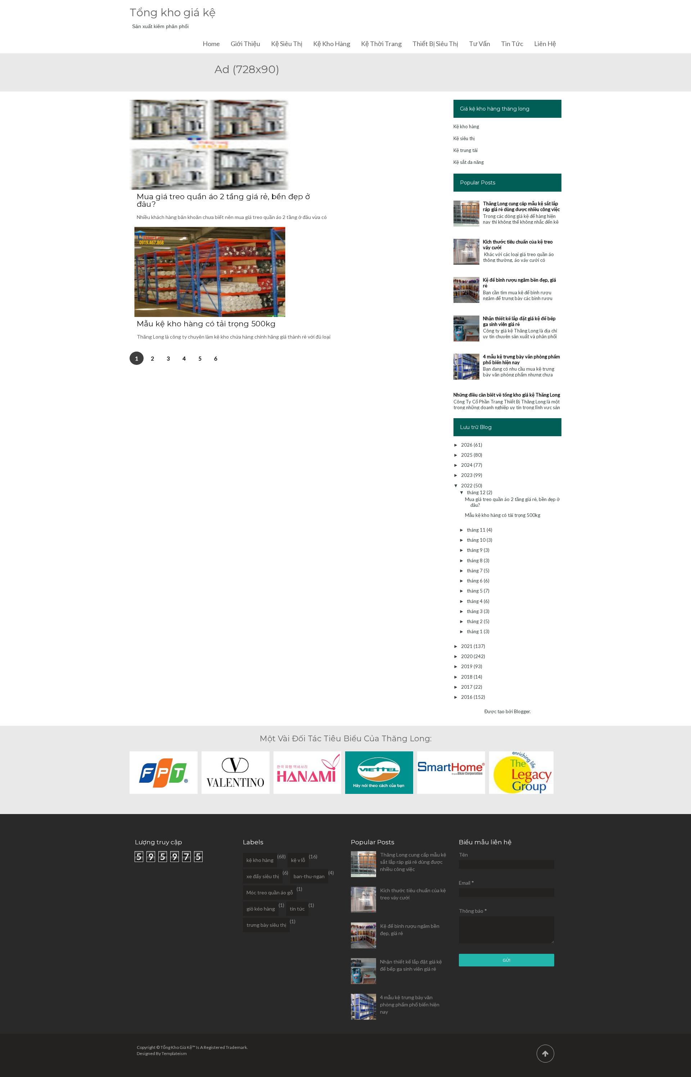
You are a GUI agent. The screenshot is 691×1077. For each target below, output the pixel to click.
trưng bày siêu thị (266, 925)
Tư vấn (479, 44)
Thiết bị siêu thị (435, 44)
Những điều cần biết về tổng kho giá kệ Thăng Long (506, 395)
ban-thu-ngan (309, 876)
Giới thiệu (245, 44)
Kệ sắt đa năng (468, 162)
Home (211, 44)
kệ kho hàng (260, 860)
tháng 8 (475, 560)
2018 (467, 677)
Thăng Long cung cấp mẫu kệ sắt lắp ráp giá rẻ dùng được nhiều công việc (521, 206)
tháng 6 (475, 581)
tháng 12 (477, 492)
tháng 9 (475, 550)
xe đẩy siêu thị (263, 876)
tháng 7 (475, 570)
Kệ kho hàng (331, 44)
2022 (467, 485)
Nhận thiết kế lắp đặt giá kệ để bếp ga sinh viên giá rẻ (519, 321)
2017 (467, 687)
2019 (467, 666)
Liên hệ (545, 44)
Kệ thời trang (381, 44)
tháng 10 (477, 540)
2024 (467, 465)
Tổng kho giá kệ (173, 12)
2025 (467, 455)
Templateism (174, 1053)
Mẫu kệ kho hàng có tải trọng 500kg (206, 323)
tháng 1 (475, 631)
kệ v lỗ (298, 860)
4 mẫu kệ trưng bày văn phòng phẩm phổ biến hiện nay (409, 1004)
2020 (467, 656)
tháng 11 (477, 530)
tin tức (297, 909)
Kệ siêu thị (286, 44)
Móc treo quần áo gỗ (270, 892)
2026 (467, 445)
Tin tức (512, 44)
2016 (467, 697)
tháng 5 (475, 591)
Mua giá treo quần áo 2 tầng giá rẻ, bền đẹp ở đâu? (223, 200)
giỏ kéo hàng (261, 909)
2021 (467, 646)
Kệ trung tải (465, 150)
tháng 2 (475, 621)
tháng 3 (475, 611)
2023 (467, 475)
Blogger (522, 711)
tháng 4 (475, 601)
